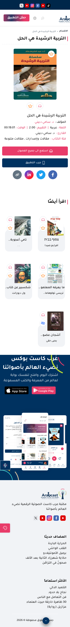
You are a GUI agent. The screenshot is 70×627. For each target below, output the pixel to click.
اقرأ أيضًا (57, 202)
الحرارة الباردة (57, 543)
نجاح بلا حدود (57, 592)
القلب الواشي (57, 548)
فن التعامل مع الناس (51, 597)
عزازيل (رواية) (56, 607)
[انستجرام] (32, 5)
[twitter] (21, 5)
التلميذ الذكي (58, 587)
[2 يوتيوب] (27, 5)
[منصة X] (35, 518)
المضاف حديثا (55, 537)
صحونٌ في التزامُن (54, 563)
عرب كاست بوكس (30, 359)
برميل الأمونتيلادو (54, 553)
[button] (5, 465)
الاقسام (63, 31)
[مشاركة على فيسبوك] (52, 174)
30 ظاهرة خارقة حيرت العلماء (46, 602)
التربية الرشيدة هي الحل (46, 116)
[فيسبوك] (37, 5)
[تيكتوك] (48, 5)
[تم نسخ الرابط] (17, 174)
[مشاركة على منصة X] (40, 174)
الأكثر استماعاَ (55, 581)
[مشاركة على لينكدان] (29, 174)
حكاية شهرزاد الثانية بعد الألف (45, 558)
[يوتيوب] (43, 5)
